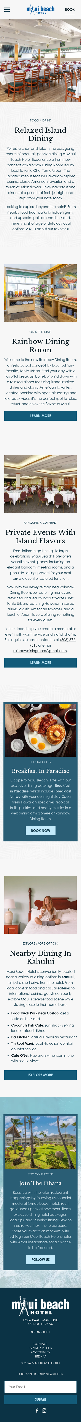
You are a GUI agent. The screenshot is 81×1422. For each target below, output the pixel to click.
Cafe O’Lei (19, 1055)
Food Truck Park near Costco (35, 1013)
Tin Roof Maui (22, 1043)
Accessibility (40, 1352)
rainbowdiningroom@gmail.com (40, 651)
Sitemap (40, 1356)
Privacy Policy (40, 1348)
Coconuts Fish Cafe (27, 1025)
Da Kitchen (20, 1037)
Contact (40, 1344)
